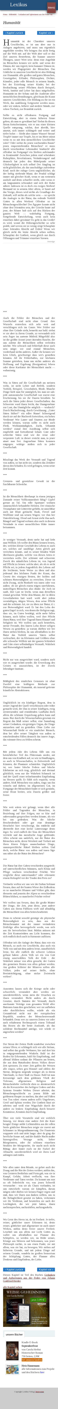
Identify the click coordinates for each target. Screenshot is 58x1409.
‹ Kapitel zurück (14, 32)
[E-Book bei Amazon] (26, 1326)
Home (5, 15)
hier (42, 1372)
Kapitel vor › (46, 32)
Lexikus (18, 4)
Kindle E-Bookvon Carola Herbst (31, 1346)
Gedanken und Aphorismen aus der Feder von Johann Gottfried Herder (29, 1277)
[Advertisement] (29, 274)
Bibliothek (13, 15)
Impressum (40, 1392)
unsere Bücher (14, 1334)
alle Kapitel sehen (12, 1287)
